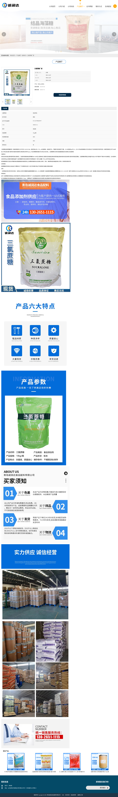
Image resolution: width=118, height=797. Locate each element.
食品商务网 (73, 795)
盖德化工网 (80, 795)
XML (63, 795)
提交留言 (102, 787)
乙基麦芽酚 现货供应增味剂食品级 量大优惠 (44, 771)
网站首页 (12, 55)
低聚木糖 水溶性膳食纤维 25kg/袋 (100, 771)
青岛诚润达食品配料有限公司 (53, 795)
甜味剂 (24, 55)
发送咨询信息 (62, 95)
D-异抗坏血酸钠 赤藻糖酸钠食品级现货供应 (16, 771)
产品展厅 (18, 55)
